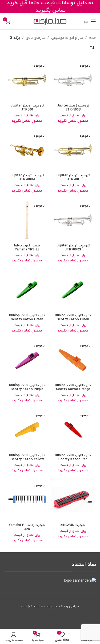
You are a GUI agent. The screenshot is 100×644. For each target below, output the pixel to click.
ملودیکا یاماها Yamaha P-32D (27, 527)
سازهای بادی (35, 37)
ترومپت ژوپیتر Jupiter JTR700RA (27, 177)
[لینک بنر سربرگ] (50, 6)
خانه (92, 37)
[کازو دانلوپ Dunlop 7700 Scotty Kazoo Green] (72, 289)
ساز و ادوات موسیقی (67, 37)
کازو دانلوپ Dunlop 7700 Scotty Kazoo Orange (73, 387)
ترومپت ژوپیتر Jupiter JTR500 (27, 107)
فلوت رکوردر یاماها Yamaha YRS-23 (27, 247)
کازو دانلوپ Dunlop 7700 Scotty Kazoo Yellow (27, 457)
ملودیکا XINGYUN (73, 525)
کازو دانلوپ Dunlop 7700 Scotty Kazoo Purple (27, 387)
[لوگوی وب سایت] (50, 21)
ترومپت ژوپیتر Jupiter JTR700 (73, 177)
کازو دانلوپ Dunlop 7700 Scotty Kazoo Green (73, 317)
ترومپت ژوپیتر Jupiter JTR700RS (73, 247)
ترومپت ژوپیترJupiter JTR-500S (73, 107)
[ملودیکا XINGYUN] (72, 499)
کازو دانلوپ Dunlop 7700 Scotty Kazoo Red (73, 457)
